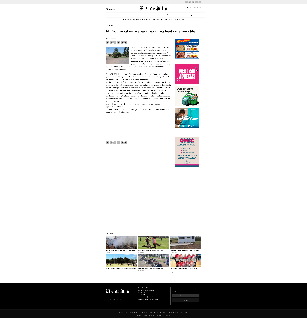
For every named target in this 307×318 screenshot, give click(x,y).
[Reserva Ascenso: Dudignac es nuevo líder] (153, 242)
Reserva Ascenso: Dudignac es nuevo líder (150, 250)
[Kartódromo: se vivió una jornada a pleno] (153, 260)
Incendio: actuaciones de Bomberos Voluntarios (120, 250)
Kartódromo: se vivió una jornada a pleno (150, 268)
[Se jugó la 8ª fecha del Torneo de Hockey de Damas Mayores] (121, 260)
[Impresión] (122, 42)
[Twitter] (196, 2)
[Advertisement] (138, 127)
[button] (191, 15)
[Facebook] (186, 2)
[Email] (118, 42)
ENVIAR (186, 300)
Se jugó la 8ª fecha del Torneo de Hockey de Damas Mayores (121, 269)
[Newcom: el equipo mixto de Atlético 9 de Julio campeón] (185, 260)
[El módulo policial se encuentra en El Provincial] (185, 242)
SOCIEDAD (109, 25)
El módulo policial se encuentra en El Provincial (184, 250)
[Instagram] (189, 2)
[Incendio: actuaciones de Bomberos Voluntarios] (121, 242)
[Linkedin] (193, 2)
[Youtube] (199, 2)
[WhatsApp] (114, 42)
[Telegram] (125, 42)
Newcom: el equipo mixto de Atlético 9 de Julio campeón (184, 269)
